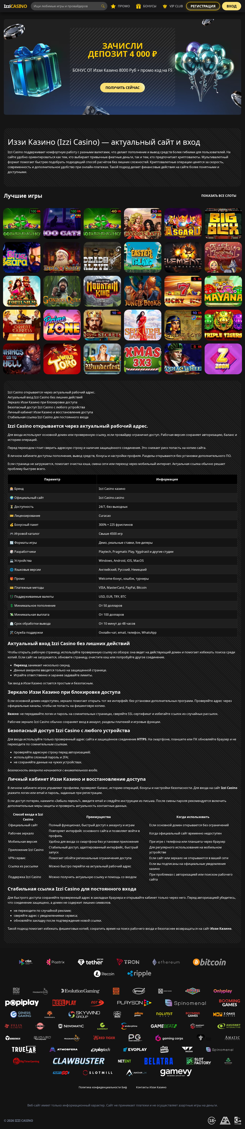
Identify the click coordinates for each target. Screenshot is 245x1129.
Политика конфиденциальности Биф (103, 1087)
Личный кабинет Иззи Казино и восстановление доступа (50, 412)
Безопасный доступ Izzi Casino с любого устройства (46, 407)
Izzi (15, 6)
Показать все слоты (218, 196)
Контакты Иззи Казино (151, 1087)
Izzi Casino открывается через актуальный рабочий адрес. (51, 392)
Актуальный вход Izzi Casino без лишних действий (45, 397)
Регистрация (203, 6)
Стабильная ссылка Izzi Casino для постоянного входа (48, 417)
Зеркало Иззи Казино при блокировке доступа (42, 402)
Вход (232, 6)
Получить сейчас (122, 87)
